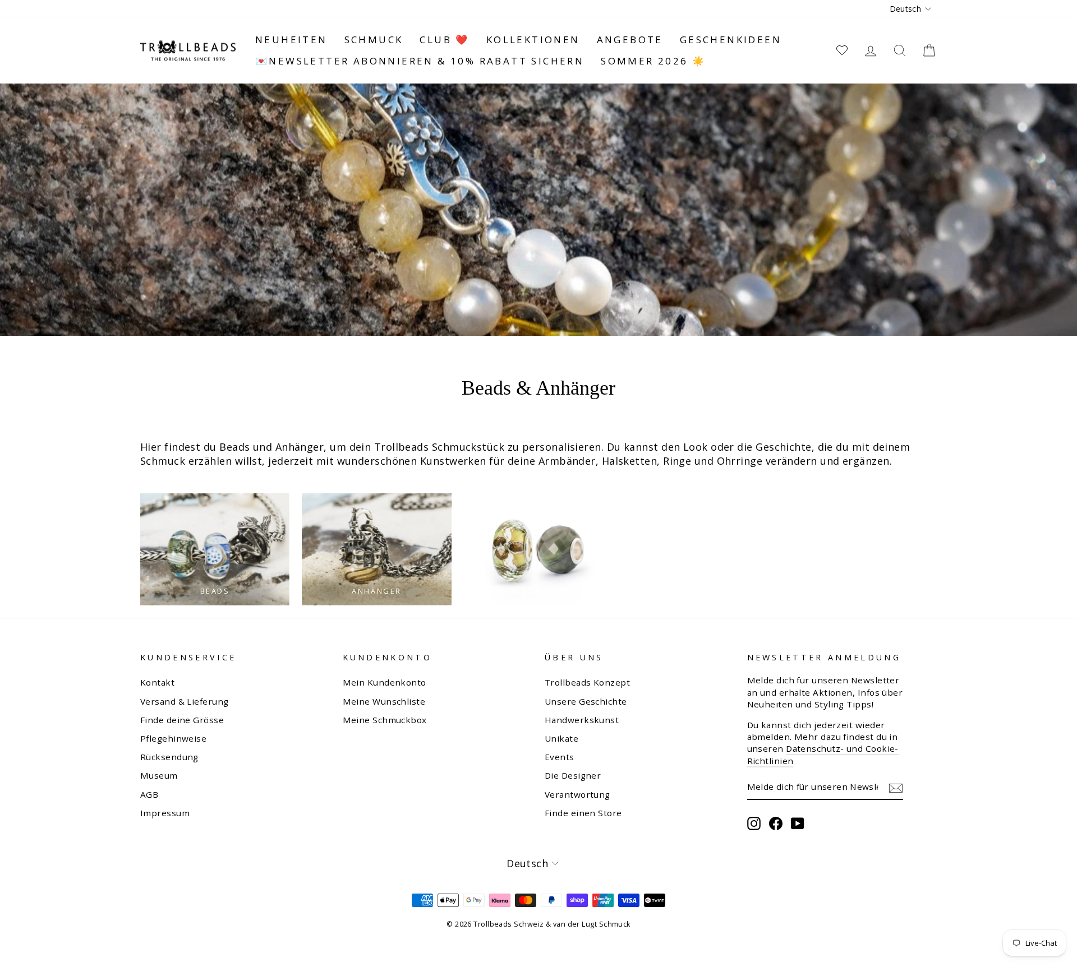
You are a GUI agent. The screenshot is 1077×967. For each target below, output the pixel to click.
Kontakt (157, 682)
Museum (159, 775)
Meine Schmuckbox (385, 719)
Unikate (561, 738)
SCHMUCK (373, 39)
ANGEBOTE (630, 39)
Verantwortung (577, 794)
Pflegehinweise (173, 738)
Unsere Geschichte (586, 701)
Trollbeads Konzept (587, 682)
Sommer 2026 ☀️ (653, 60)
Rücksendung (169, 756)
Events (559, 756)
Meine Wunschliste (384, 701)
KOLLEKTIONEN (533, 39)
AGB (149, 794)
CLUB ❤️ (444, 39)
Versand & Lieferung (184, 701)
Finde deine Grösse (182, 719)
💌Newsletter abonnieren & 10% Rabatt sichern (419, 60)
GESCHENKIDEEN (730, 39)
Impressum (165, 812)
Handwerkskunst (582, 719)
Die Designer (573, 775)
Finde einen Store (583, 812)
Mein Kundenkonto (384, 682)
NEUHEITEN (291, 39)
